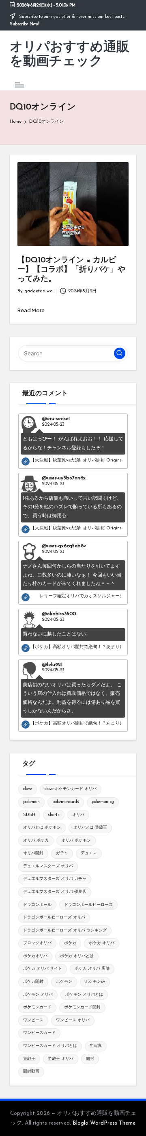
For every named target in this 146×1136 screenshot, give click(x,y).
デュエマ (89, 853)
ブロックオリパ (37, 943)
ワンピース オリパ (73, 1020)
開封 (90, 1059)
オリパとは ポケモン (42, 827)
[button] (119, 353)
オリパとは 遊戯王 (90, 827)
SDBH (29, 815)
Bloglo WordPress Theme (104, 1123)
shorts (54, 815)
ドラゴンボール (37, 905)
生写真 (96, 1046)
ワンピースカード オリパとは (50, 1046)
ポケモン (64, 981)
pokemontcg (103, 802)
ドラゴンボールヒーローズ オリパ (54, 917)
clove (27, 789)
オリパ (78, 815)
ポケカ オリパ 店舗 (92, 968)
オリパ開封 (33, 853)
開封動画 (31, 1071)
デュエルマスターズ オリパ (48, 866)
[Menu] (19, 85)
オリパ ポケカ (36, 840)
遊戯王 (29, 1059)
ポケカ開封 (33, 981)
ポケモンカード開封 (82, 1007)
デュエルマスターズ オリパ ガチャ (54, 879)
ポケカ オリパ (101, 943)
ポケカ (70, 943)
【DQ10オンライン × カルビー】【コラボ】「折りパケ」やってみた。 (71, 270)
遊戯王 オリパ (60, 1059)
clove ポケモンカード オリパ (71, 789)
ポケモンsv (95, 981)
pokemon (31, 802)
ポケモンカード (37, 1007)
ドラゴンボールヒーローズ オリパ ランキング (65, 930)
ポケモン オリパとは (84, 994)
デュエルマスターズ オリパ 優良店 (54, 892)
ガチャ (62, 853)
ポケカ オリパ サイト (42, 968)
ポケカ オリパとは (77, 956)
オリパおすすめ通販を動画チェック (69, 54)
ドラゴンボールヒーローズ (88, 905)
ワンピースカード (39, 1033)
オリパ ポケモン (76, 840)
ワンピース (33, 1020)
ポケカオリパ (35, 956)
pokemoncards (65, 802)
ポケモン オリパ (38, 994)
